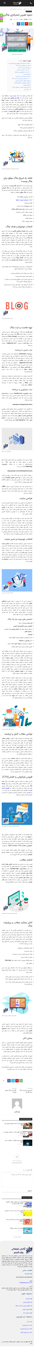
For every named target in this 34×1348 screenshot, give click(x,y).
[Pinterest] (26, 24)
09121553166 (20, 1277)
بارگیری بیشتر (18, 1236)
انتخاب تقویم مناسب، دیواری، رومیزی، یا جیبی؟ (13, 1133)
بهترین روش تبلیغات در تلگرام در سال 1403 (14, 1141)
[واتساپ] (1, 20)
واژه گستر (25, 19)
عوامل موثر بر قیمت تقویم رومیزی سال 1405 (13, 1124)
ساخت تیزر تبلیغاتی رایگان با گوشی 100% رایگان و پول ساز (14, 1203)
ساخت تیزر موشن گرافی (26, 1332)
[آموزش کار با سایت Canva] (27, 1231)
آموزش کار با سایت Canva (16, 1228)
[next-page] (28, 1149)
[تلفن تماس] (1, 15)
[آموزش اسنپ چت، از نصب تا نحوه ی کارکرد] (27, 1213)
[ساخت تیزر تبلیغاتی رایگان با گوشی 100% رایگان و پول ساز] (27, 1204)
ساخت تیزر (29, 1322)
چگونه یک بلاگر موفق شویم (18, 96)
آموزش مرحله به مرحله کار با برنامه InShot (14, 1220)
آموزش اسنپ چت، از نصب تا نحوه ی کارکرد (14, 1211)
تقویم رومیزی (26, 1128)
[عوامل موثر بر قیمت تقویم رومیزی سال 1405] (27, 1126)
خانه (31, 9)
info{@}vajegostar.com (25, 1283)
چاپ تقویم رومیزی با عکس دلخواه (24, 1306)
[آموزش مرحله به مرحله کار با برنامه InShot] (27, 1222)
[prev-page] (30, 1149)
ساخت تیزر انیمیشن (27, 1325)
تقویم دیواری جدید (27, 1313)
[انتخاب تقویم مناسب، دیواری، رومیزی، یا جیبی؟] (27, 1134)
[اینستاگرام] (1, 18)
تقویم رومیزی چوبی (27, 1309)
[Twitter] (22, 24)
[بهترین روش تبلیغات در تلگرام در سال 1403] (27, 1143)
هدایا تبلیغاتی (26, 9)
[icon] (30, 4)
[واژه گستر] (31, 19)
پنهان (20, 61)
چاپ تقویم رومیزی (27, 1302)
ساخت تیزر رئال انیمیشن (26, 1329)
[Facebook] (18, 24)
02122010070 (28, 1277)
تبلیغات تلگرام (26, 1145)
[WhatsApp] (30, 24)
